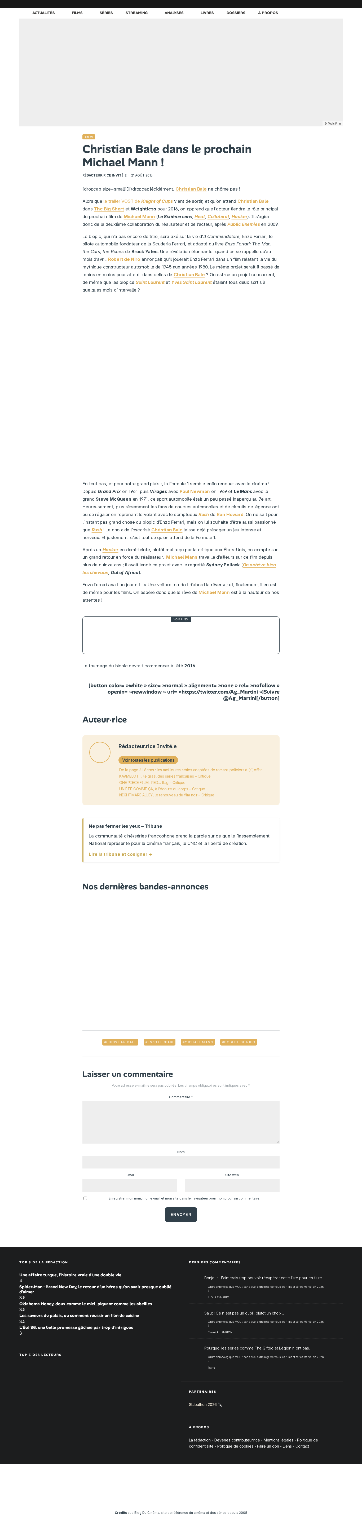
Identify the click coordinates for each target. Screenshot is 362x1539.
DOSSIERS (236, 12)
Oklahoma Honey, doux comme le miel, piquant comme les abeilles (85, 1304)
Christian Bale (121, 1042)
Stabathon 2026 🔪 (205, 1404)
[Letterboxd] (323, 4)
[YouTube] (299, 4)
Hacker (110, 549)
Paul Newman (195, 491)
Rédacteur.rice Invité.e (104, 175)
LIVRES (207, 12)
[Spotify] (331, 4)
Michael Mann (139, 216)
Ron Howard (230, 514)
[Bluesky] (315, 4)
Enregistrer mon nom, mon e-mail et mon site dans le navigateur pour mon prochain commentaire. (184, 1198)
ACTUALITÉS (43, 12)
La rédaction (200, 1440)
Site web (232, 1175)
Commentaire (181, 1097)
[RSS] (339, 4)
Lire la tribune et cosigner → (121, 854)
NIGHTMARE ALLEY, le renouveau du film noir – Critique (166, 795)
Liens (287, 1446)
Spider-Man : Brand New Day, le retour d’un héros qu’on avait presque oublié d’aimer (95, 1289)
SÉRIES (106, 12)
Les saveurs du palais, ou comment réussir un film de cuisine (79, 1315)
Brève (89, 137)
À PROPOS (268, 12)
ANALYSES (174, 12)
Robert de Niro (124, 259)
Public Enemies (243, 224)
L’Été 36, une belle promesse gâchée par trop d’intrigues (76, 1327)
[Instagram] (291, 4)
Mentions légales (278, 1440)
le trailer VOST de (137, 201)
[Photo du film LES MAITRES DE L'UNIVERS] (101, 635)
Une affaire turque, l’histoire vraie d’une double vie (70, 1275)
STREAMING (137, 12)
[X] (283, 4)
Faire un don (268, 1446)
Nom (181, 1152)
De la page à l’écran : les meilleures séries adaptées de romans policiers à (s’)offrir (190, 770)
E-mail (130, 1175)
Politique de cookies (235, 1446)
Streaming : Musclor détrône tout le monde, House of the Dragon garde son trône (191, 635)
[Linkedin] (307, 4)
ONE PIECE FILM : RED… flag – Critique (152, 782)
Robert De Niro (239, 1042)
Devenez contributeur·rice (237, 1440)
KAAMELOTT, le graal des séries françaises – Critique (165, 776)
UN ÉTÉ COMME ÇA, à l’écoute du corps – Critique (162, 789)
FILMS (77, 12)
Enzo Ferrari (160, 1042)
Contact (302, 1446)
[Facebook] (275, 4)
